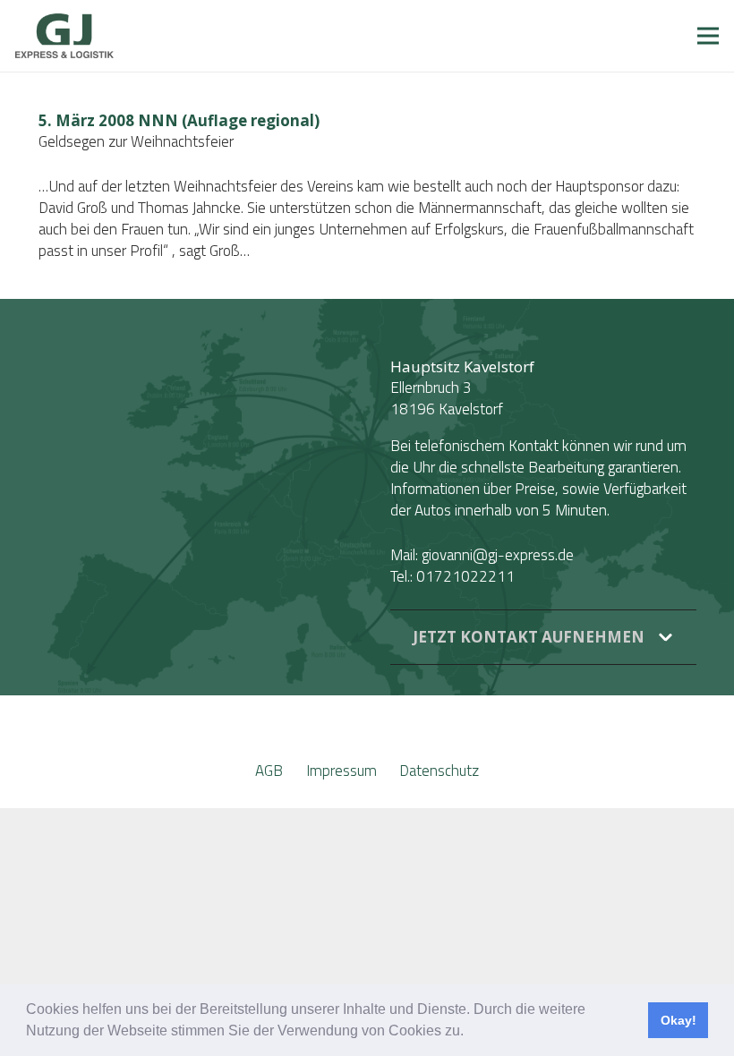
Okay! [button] (678, 1020)
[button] (470, 1032)
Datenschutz (439, 770)
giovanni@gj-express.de (498, 554)
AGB (269, 770)
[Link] (64, 35)
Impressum (341, 770)
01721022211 (465, 576)
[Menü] (707, 35)
